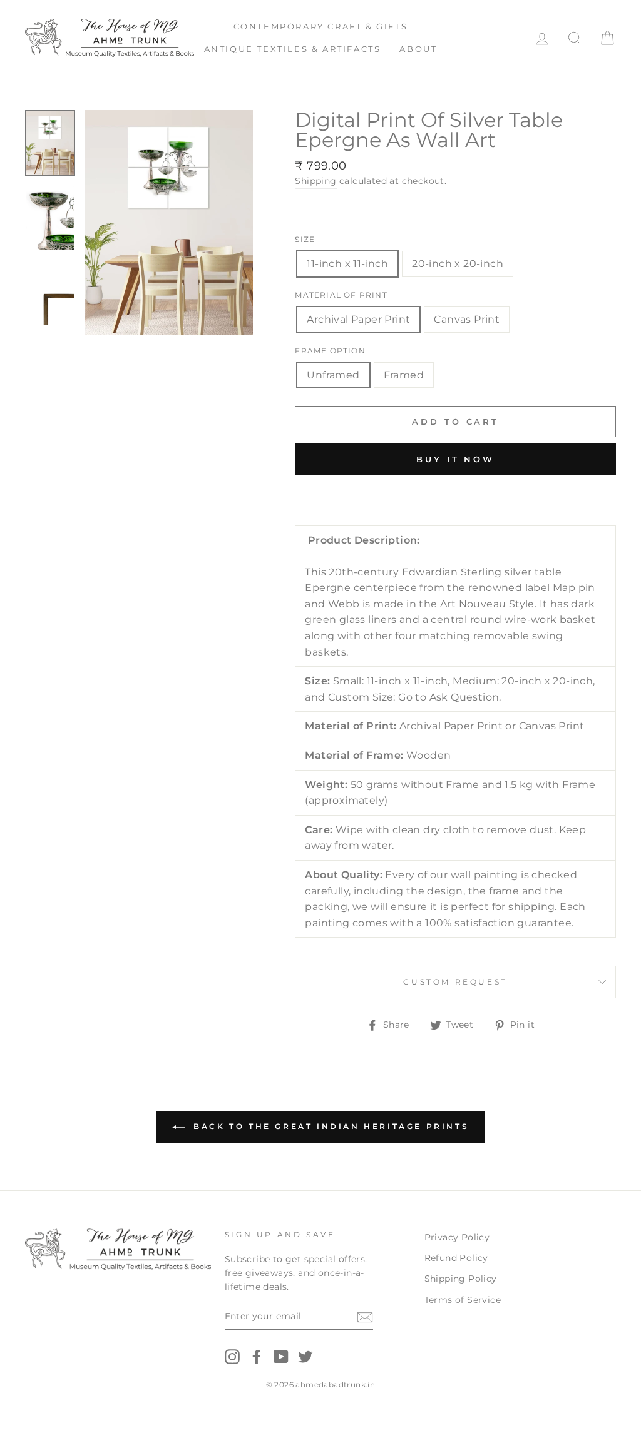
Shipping (315, 181)
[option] (169, 222)
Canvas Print (467, 319)
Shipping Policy (460, 1278)
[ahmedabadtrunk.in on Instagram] (232, 1356)
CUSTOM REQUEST (455, 981)
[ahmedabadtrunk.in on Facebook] (256, 1356)
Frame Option (330, 350)
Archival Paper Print (358, 319)
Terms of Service (462, 1300)
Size (305, 239)
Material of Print (341, 295)
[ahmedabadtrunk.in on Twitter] (305, 1356)
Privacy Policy (457, 1237)
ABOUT (418, 49)
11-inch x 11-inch (347, 264)
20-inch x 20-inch (457, 264)
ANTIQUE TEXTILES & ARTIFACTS (292, 49)
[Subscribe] (365, 1317)
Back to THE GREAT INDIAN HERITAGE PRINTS (329, 1126)
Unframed (333, 375)
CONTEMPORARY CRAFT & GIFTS (320, 26)
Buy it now (455, 459)
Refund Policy (456, 1258)
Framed (404, 375)
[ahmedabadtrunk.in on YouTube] (281, 1356)
